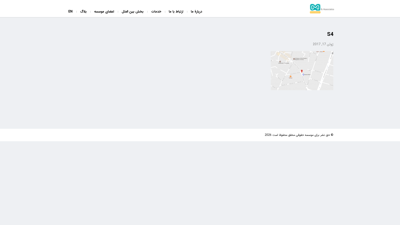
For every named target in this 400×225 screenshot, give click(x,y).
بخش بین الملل (133, 11)
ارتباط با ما (176, 11)
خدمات (156, 11)
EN (70, 11)
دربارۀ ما (196, 11)
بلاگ (83, 11)
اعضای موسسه (104, 11)
